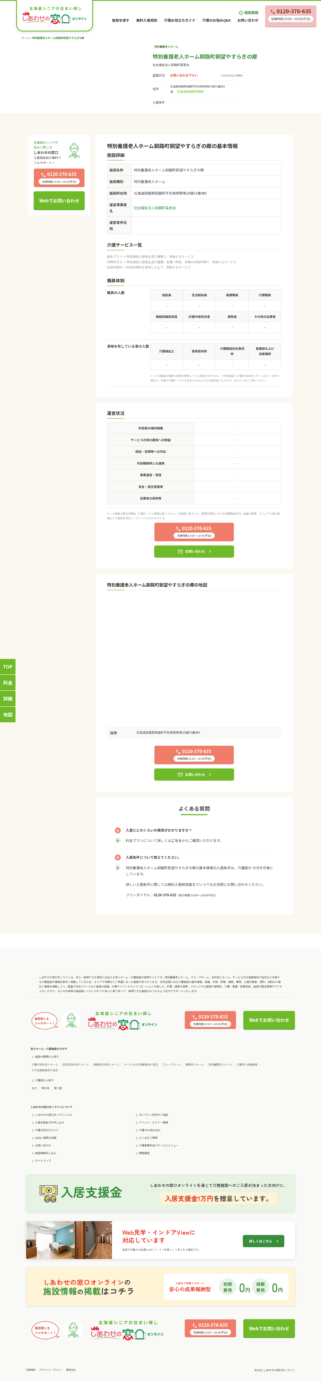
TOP (7, 666)
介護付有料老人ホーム (45, 1064)
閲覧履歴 (248, 12)
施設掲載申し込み (45, 1153)
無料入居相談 (146, 20)
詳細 (7, 698)
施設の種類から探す (47, 1056)
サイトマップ (43, 1160)
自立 (34, 1088)
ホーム (25, 38)
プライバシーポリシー (51, 1369)
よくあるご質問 (148, 1137)
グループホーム (172, 1064)
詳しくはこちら (260, 1241)
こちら (176, 840)
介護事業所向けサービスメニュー (158, 1145)
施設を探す (120, 20)
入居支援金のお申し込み (49, 1122)
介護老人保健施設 (246, 1064)
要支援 (45, 1088)
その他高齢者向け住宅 (45, 1070)
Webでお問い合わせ (59, 200)
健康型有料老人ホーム (106, 1064)
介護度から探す (44, 1080)
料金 (7, 682)
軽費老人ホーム (194, 1064)
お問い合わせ (247, 20)
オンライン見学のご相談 (153, 1114)
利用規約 (31, 1369)
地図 (7, 714)
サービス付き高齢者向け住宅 (141, 1064)
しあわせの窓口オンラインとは (53, 1114)
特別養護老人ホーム (220, 1064)
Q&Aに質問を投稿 (45, 1137)
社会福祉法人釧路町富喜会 (171, 65)
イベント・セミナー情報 (153, 1122)
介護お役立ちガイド (179, 20)
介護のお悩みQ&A (216, 20)
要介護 (58, 1088)
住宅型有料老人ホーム (75, 1064)
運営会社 (71, 1369)
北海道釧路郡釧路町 (190, 91)
